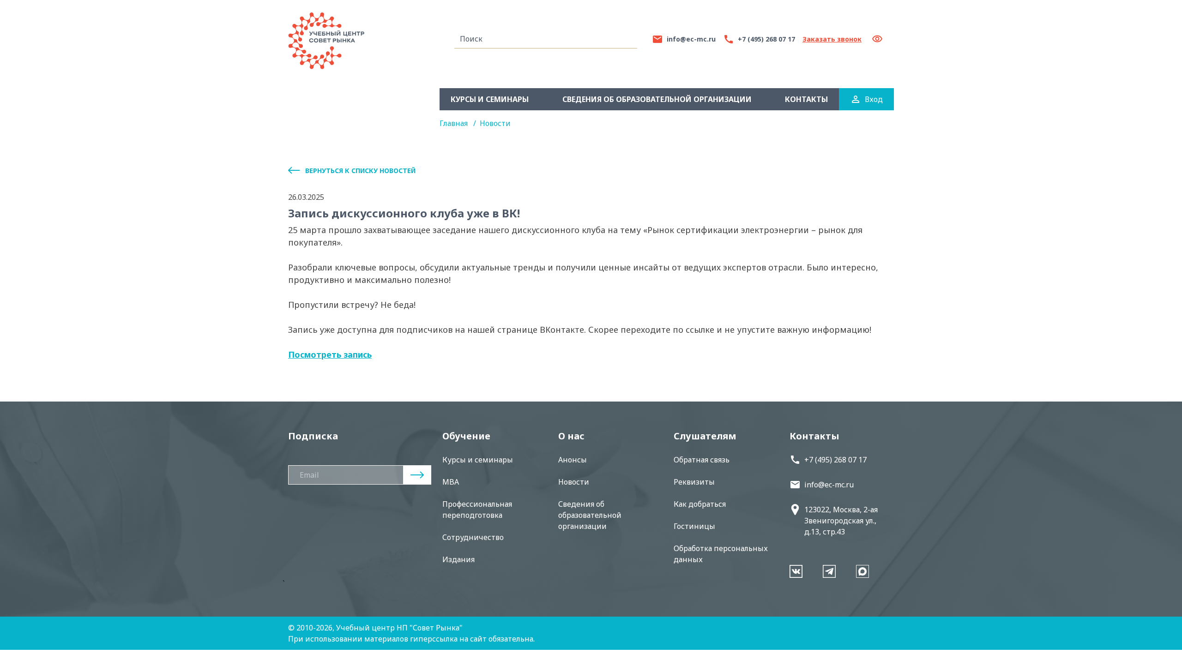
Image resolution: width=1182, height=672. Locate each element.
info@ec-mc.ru (829, 485)
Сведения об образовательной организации (657, 99)
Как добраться (700, 504)
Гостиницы (694, 526)
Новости (495, 123)
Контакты (806, 99)
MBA (450, 482)
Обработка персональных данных (721, 553)
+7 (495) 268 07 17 (835, 460)
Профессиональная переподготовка (477, 509)
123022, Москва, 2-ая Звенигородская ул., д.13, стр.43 (841, 520)
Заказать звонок (832, 39)
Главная (455, 123)
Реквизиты (694, 482)
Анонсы (572, 460)
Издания (458, 559)
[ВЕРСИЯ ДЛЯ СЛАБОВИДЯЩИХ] (881, 38)
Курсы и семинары (490, 99)
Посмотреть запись (330, 354)
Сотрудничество (473, 537)
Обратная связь (702, 460)
